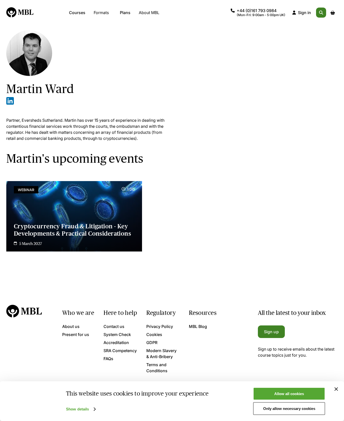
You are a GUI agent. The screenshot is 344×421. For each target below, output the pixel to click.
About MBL (149, 12)
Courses (77, 12)
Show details (77, 409)
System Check (117, 334)
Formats (101, 12)
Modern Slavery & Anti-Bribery (161, 353)
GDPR (151, 342)
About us (71, 326)
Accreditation (116, 342)
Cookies (154, 334)
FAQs (108, 358)
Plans (125, 12)
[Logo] (20, 12)
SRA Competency (120, 350)
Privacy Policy (159, 326)
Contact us (114, 326)
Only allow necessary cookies (289, 408)
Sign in (304, 12)
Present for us (75, 334)
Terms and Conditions (156, 367)
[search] (321, 13)
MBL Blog (198, 326)
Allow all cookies (289, 394)
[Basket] (333, 13)
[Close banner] (336, 389)
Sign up (271, 331)
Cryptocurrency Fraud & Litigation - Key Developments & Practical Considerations (72, 230)
